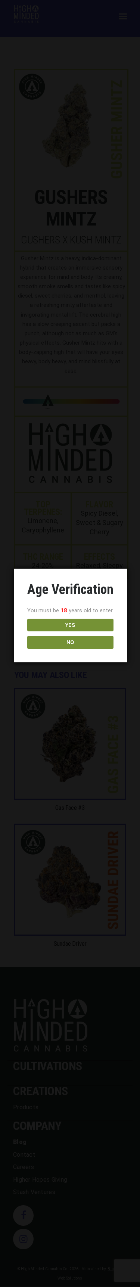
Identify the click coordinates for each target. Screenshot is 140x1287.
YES (70, 625)
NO (70, 642)
